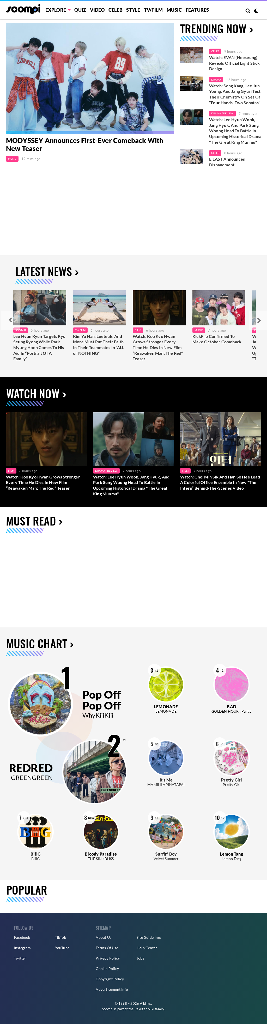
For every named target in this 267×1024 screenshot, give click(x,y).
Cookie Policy (107, 968)
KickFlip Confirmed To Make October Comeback (216, 339)
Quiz (80, 10)
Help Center (147, 948)
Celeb (115, 10)
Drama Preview (222, 113)
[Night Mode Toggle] (256, 11)
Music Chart (36, 643)
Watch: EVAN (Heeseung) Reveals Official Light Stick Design (234, 63)
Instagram (22, 948)
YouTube (62, 948)
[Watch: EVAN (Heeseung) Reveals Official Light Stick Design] (191, 55)
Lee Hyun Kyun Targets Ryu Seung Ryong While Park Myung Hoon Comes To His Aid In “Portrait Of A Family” (39, 347)
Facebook (22, 937)
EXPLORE (55, 10)
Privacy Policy (108, 958)
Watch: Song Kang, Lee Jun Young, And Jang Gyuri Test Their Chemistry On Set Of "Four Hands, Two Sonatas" (234, 94)
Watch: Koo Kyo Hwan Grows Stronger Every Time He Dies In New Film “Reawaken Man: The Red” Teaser (158, 347)
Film (138, 330)
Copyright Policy (110, 979)
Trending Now (213, 28)
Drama (216, 79)
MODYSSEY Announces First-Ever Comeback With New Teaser (84, 144)
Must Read (31, 521)
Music (174, 10)
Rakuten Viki (144, 1009)
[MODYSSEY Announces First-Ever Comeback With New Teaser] (90, 78)
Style (133, 10)
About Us (103, 937)
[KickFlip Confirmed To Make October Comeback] (218, 307)
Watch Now (32, 393)
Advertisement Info (112, 989)
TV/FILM (153, 10)
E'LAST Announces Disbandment (227, 161)
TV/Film (80, 330)
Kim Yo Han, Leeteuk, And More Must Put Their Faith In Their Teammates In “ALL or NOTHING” (98, 345)
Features (197, 10)
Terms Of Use (107, 948)
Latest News (43, 271)
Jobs (140, 958)
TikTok (60, 937)
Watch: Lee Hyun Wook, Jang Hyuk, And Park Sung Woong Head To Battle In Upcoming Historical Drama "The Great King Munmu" (235, 130)
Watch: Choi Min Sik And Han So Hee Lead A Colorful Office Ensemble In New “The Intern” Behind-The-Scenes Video (220, 482)
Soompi (20, 330)
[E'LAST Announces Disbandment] (191, 156)
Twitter (20, 958)
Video (97, 10)
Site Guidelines (149, 937)
